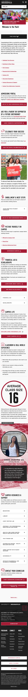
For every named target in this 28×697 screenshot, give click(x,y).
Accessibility (21, 636)
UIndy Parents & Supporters (13, 123)
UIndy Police (21, 641)
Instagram (12, 639)
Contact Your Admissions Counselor (11, 86)
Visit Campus (6, 67)
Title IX (20, 639)
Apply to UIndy (14, 663)
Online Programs (3, 646)
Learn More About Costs (13, 283)
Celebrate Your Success (8, 60)
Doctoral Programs (3, 642)
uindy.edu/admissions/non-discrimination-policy (10, 683)
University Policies (20, 647)
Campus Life (6, 75)
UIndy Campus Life (13, 336)
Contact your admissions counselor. (15, 99)
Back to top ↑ (14, 597)
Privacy (20, 633)
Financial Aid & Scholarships (9, 71)
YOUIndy (12, 636)
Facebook (12, 644)
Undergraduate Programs (4, 634)
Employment (21, 644)
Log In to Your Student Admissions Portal (14, 586)
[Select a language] (14, 6)
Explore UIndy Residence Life (11, 331)
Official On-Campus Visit (9, 237)
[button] (23, 2)
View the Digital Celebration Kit (13, 147)
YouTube (12, 649)
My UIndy (14, 668)
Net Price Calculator (13, 289)
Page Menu (13, 36)
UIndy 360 (12, 633)
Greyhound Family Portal (20, 116)
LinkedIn (12, 646)
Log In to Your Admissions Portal (13, 104)
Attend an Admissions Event (9, 245)
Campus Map (14, 623)
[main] (14, 305)
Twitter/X (12, 641)
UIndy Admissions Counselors (13, 579)
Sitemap (20, 650)
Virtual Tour (5, 241)
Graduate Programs (3, 638)
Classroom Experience (8, 78)
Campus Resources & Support (10, 82)
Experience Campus (13, 251)
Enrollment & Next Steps (8, 64)
